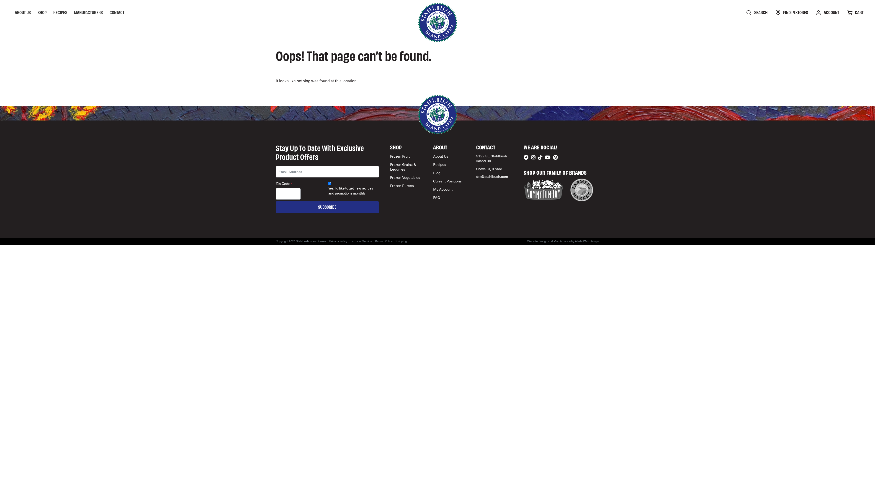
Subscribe (327, 206)
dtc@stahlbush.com (492, 176)
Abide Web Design (587, 241)
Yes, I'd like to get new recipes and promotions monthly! (350, 190)
